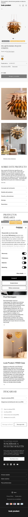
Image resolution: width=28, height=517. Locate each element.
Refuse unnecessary (14, 288)
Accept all (14, 278)
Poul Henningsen (10, 51)
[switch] (24, 258)
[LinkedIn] (11, 464)
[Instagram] (7, 464)
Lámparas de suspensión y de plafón (12, 220)
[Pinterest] (14, 464)
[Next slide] (25, 27)
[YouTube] (17, 464)
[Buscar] (20, 5)
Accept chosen (14, 283)
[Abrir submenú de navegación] (26, 6)
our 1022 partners (11, 235)
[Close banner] (25, 227)
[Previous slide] (2, 27)
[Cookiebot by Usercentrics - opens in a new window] (16, 228)
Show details (20, 273)
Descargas (14, 66)
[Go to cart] (23, 5)
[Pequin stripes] (2, 59)
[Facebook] (4, 464)
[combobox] (14, 398)
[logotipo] (6, 6)
